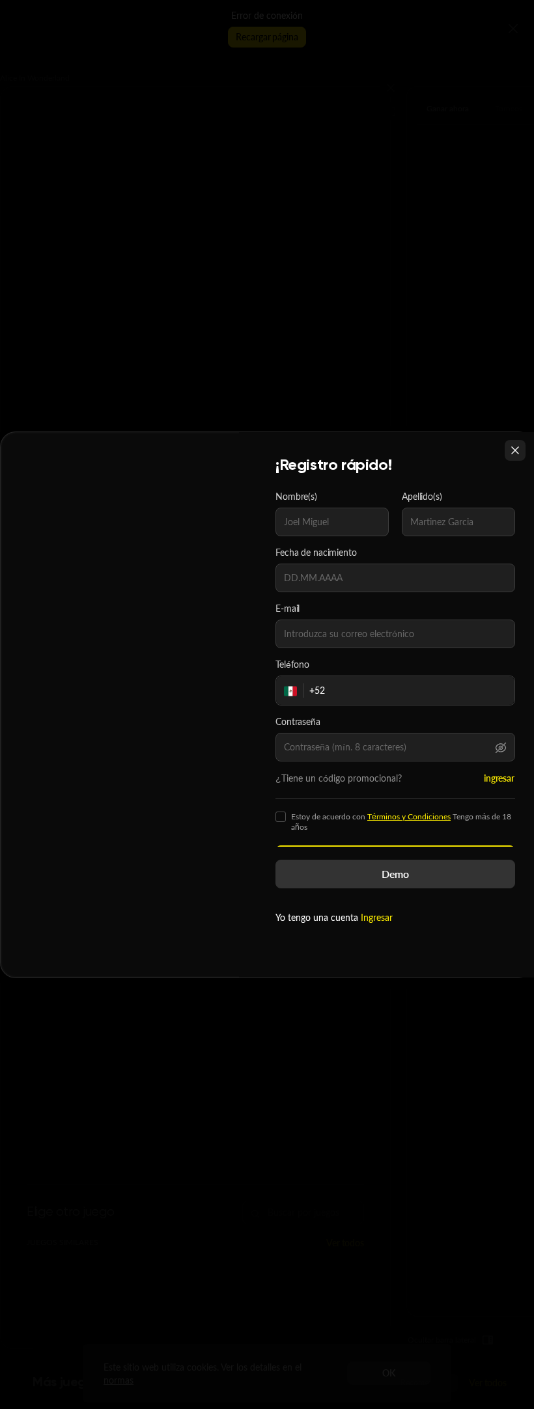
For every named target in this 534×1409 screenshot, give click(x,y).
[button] (500, 747)
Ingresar (377, 917)
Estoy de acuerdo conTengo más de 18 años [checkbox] (401, 822)
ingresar (499, 778)
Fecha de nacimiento (316, 552)
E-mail (287, 608)
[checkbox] (280, 817)
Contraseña (297, 722)
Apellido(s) (422, 496)
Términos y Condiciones (409, 816)
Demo (395, 874)
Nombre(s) (296, 496)
